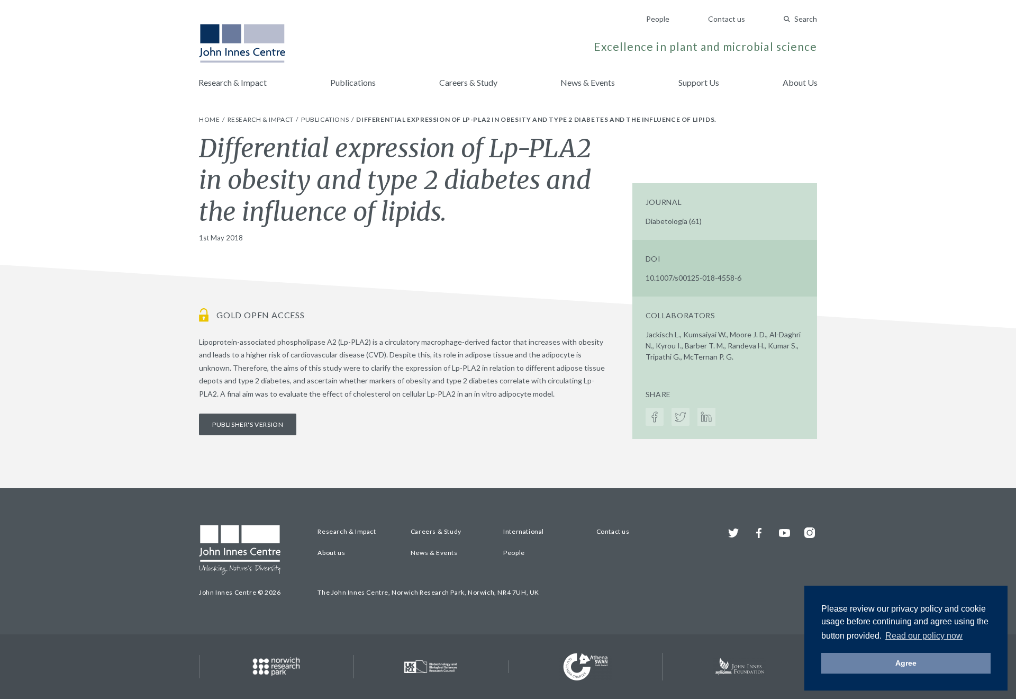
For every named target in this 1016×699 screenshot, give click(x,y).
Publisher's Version (247, 424)
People (657, 18)
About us (331, 553)
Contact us (726, 18)
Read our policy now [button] (924, 635)
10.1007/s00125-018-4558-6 (693, 277)
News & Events (587, 82)
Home (210, 119)
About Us (800, 82)
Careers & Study (468, 82)
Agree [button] (906, 663)
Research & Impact (232, 82)
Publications (353, 82)
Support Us (698, 82)
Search (805, 18)
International (523, 531)
